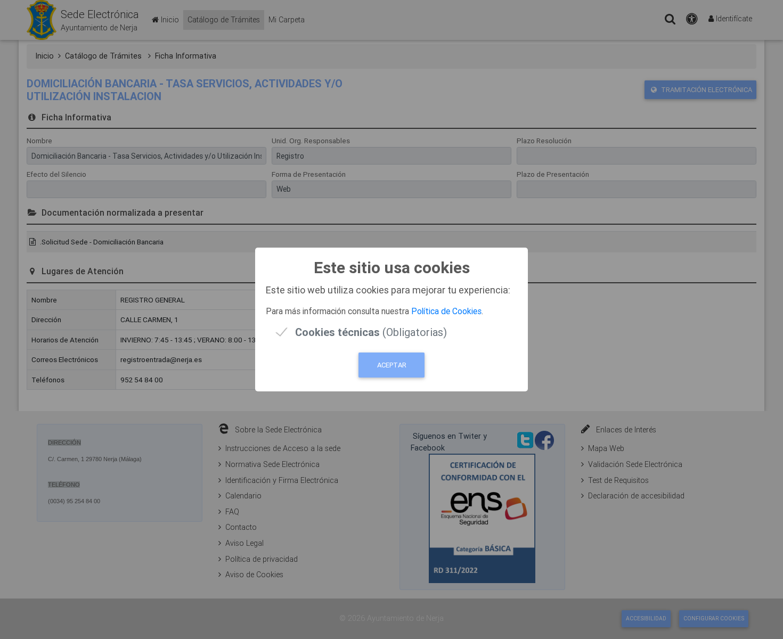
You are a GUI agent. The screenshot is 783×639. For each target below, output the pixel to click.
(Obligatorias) (371, 332)
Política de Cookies (446, 311)
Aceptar (391, 365)
